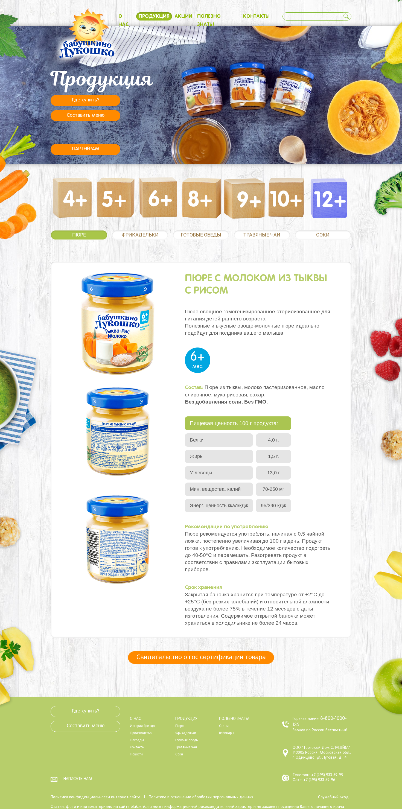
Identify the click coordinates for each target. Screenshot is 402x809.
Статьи (224, 726)
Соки (323, 235)
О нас (135, 719)
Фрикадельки (140, 235)
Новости (136, 754)
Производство (141, 733)
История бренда (142, 726)
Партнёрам (85, 149)
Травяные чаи (261, 235)
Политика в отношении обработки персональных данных (201, 797)
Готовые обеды (201, 235)
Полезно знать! (234, 719)
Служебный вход (333, 797)
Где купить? (85, 100)
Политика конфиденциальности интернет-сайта (95, 797)
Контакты (256, 16)
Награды (137, 740)
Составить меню (85, 115)
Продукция (154, 16)
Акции (183, 16)
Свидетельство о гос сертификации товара (201, 658)
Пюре (79, 235)
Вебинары (226, 733)
